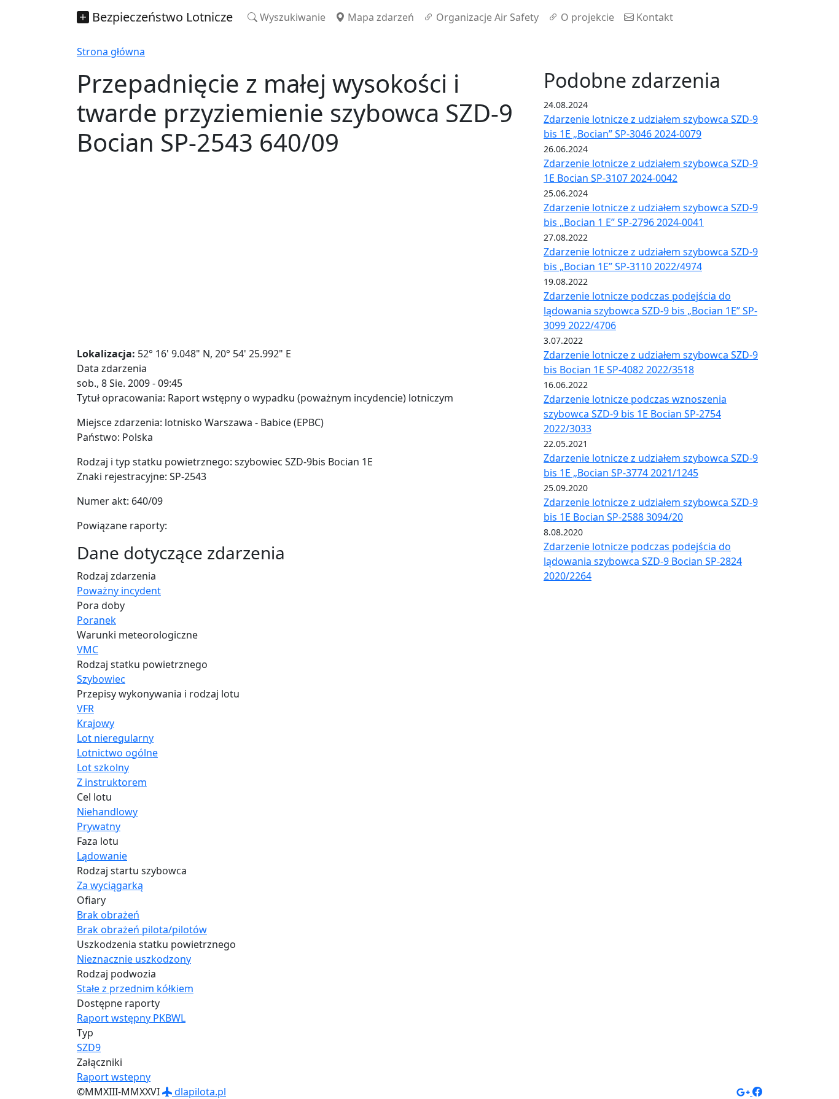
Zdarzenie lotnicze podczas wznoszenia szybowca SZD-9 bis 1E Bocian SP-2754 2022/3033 (635, 413)
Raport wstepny (113, 1077)
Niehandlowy (107, 811)
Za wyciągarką (110, 885)
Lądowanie (102, 856)
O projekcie (586, 17)
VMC (87, 649)
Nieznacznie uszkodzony (134, 959)
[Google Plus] (744, 1091)
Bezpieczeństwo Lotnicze (161, 17)
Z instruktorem (112, 782)
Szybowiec (101, 679)
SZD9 (89, 1047)
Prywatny (98, 826)
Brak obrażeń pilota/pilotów (142, 929)
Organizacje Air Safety (486, 17)
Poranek (96, 620)
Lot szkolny (103, 767)
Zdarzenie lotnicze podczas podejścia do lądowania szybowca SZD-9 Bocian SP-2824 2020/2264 (643, 561)
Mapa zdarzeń (379, 17)
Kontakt (653, 17)
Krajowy (95, 723)
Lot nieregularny (115, 738)
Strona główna (111, 51)
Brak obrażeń (108, 915)
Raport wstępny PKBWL (131, 1018)
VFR (85, 708)
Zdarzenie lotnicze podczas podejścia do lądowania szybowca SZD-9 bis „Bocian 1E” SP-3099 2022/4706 (650, 310)
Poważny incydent (119, 590)
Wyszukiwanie (291, 17)
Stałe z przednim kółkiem (135, 988)
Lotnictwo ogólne (117, 752)
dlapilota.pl (199, 1091)
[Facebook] (757, 1091)
